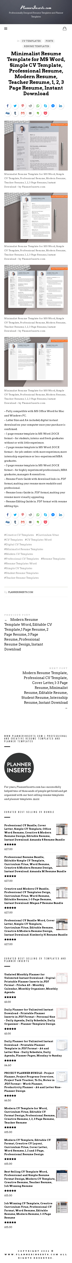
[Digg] (7, 113)
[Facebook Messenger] (53, 106)
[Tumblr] (15, 113)
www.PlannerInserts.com (31, 1254)
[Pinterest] (22, 106)
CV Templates (31, 41)
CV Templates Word (39, 540)
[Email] (30, 113)
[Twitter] (15, 106)
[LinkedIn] (60, 106)
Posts (49, 41)
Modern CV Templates (19, 554)
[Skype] (45, 106)
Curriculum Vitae (48, 535)
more (36, 799)
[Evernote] (38, 113)
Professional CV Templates (22, 559)
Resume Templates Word (21, 563)
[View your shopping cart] (64, 28)
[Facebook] (7, 106)
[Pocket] (45, 113)
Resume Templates (36, 46)
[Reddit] (30, 106)
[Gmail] (22, 113)
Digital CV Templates (19, 544)
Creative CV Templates (20, 535)
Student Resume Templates (22, 573)
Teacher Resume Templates (22, 578)
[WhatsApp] (38, 106)
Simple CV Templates (19, 568)
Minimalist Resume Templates (24, 549)
